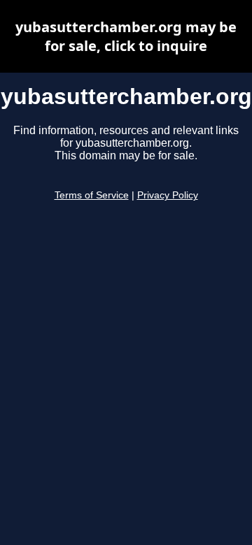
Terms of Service (92, 195)
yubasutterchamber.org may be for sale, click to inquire (126, 36)
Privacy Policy (167, 195)
